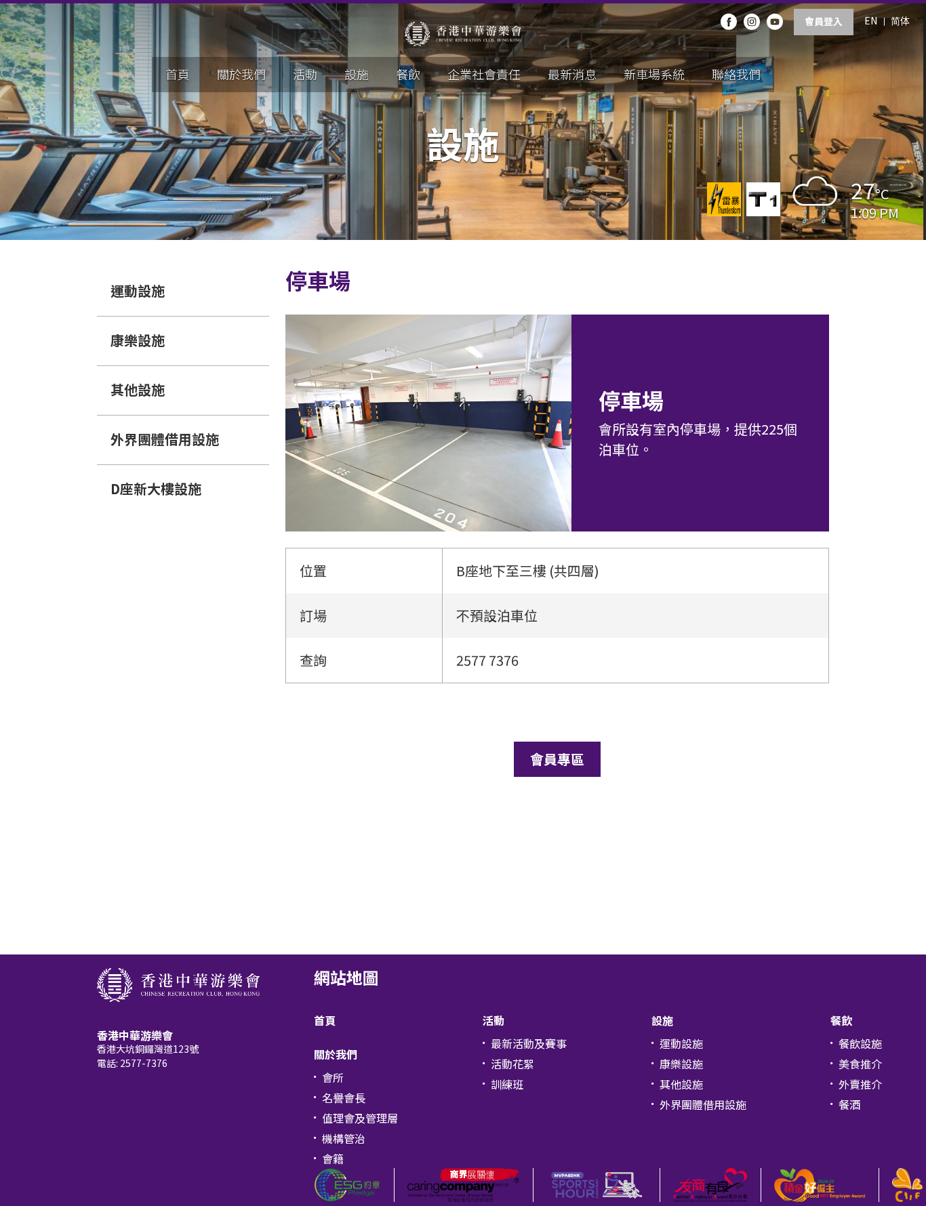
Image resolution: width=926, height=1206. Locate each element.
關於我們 (241, 74)
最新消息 (572, 74)
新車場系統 (654, 74)
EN (870, 20)
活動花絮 (512, 1064)
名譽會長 (343, 1097)
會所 (333, 1077)
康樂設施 (137, 340)
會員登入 (824, 21)
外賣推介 (860, 1084)
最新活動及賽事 (529, 1043)
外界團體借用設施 (164, 439)
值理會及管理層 (360, 1118)
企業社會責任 (484, 74)
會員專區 (557, 759)
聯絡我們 (736, 74)
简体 (900, 20)
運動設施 (137, 290)
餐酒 (849, 1104)
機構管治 (343, 1138)
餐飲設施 (860, 1043)
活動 (305, 74)
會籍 (333, 1158)
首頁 (177, 74)
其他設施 (137, 389)
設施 (356, 74)
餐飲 (408, 74)
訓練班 (507, 1084)
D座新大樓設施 (155, 488)
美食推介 (860, 1064)
